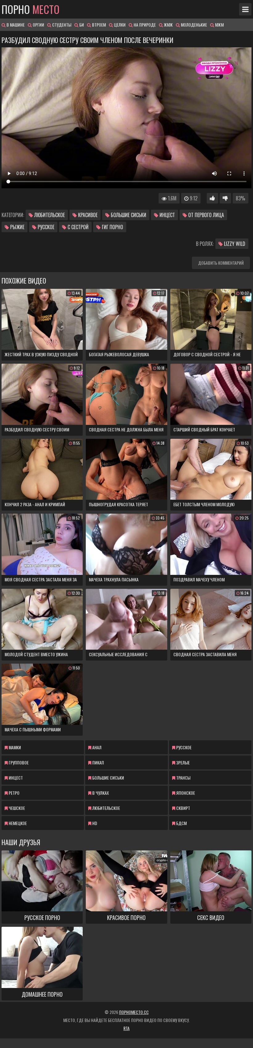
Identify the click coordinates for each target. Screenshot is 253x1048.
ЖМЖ (168, 24)
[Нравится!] (212, 198)
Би (81, 24)
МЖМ (219, 24)
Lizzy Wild (234, 243)
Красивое (87, 215)
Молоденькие (193, 24)
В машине (15, 24)
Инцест (166, 215)
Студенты (61, 24)
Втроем (98, 24)
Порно (31, 9)
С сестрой (77, 227)
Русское (45, 227)
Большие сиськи (128, 215)
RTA (126, 1028)
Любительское (49, 215)
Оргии (38, 24)
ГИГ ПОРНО (112, 227)
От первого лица (205, 215)
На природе (144, 24)
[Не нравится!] (225, 198)
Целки (119, 24)
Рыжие (16, 227)
